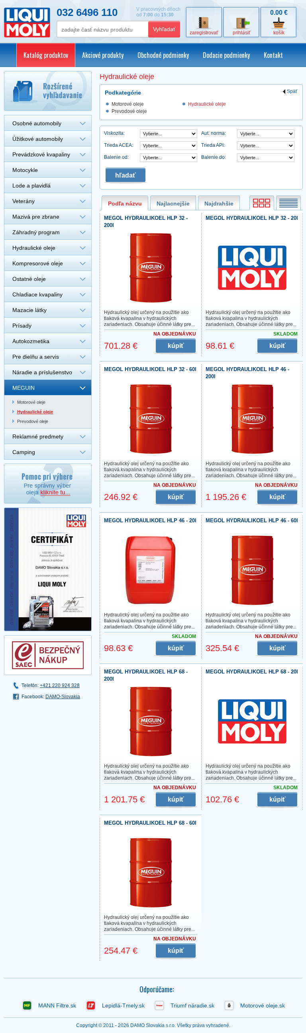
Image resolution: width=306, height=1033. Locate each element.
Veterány (23, 201)
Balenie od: (116, 157)
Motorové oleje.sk (262, 1005)
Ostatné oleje (29, 279)
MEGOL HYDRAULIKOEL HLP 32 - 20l (252, 218)
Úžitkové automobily (37, 139)
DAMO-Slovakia (62, 696)
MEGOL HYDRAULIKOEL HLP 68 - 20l (252, 672)
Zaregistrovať (204, 33)
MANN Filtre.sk (57, 1005)
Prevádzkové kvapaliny (41, 154)
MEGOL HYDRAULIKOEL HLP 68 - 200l (146, 675)
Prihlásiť (242, 33)
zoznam (288, 203)
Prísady (21, 325)
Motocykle (25, 170)
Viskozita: (114, 133)
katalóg (261, 203)
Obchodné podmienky (163, 55)
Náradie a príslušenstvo (42, 372)
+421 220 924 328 (60, 685)
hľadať (125, 175)
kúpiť (176, 345)
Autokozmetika (30, 341)
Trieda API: (213, 145)
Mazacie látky (29, 310)
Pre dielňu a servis (35, 357)
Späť (292, 91)
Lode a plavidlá (31, 185)
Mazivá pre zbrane (35, 216)
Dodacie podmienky (226, 55)
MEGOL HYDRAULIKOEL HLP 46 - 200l (247, 372)
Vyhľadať (164, 29)
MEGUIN (23, 388)
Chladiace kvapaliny (37, 294)
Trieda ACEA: (118, 145)
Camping (23, 452)
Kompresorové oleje (37, 263)
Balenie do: (213, 157)
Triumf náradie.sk (192, 1005)
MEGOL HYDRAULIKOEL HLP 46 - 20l (150, 520)
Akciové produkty (103, 55)
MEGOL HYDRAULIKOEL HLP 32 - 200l (146, 221)
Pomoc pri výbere (48, 484)
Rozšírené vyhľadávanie (48, 91)
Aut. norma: (213, 133)
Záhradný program (36, 232)
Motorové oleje (31, 402)
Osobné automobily (36, 123)
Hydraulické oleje (33, 248)
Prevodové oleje (32, 421)
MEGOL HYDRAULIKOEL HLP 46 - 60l (252, 520)
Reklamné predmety (37, 436)
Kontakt (273, 55)
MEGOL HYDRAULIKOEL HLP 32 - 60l (150, 369)
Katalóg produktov (46, 55)
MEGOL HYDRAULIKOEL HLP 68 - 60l (150, 823)
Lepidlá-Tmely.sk (123, 1005)
